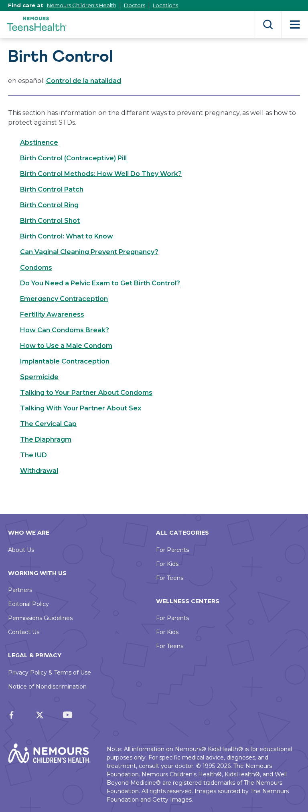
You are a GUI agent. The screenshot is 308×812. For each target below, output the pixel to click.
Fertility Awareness (52, 314)
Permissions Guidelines (40, 618)
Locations (165, 5)
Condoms (36, 267)
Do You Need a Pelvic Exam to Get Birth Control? (100, 283)
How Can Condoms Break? (64, 330)
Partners (20, 590)
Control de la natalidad (83, 81)
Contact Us (23, 632)
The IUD (33, 455)
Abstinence (39, 142)
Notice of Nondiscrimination (47, 686)
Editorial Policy (28, 604)
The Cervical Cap (48, 424)
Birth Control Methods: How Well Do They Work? (101, 174)
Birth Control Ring (49, 205)
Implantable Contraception (64, 361)
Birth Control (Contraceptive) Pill (73, 158)
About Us (21, 549)
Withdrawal (39, 471)
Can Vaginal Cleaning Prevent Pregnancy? (89, 252)
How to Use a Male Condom (66, 345)
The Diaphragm (45, 439)
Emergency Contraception (64, 299)
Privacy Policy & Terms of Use (49, 672)
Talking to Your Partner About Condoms (86, 392)
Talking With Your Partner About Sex (80, 408)
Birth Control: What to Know (66, 236)
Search (268, 24)
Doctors (134, 5)
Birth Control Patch (51, 189)
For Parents (172, 549)
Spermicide (39, 377)
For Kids (167, 564)
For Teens (169, 578)
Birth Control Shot (50, 220)
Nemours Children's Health (81, 5)
